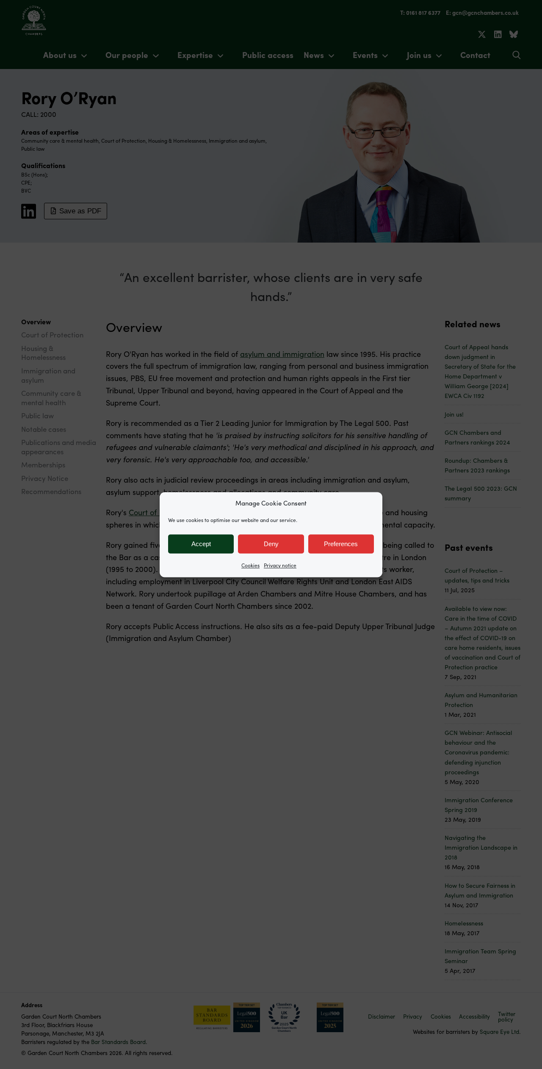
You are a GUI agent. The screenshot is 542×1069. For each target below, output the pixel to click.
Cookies (250, 565)
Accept (201, 543)
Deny (271, 543)
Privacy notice (280, 565)
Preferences (341, 543)
